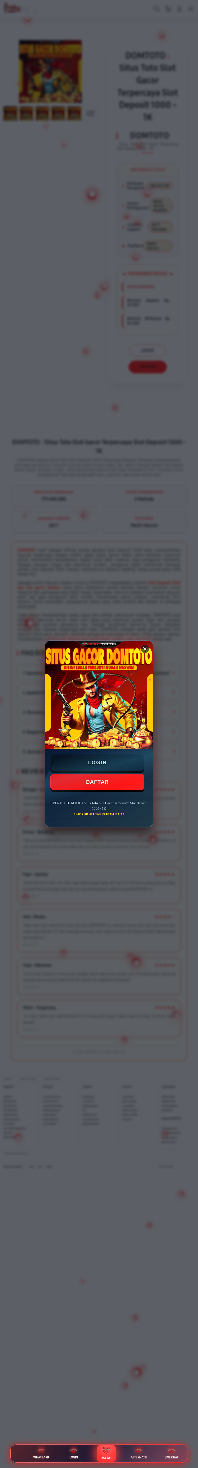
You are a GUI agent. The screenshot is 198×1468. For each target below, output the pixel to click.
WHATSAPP (41, 1457)
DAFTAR (97, 782)
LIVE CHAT (171, 1457)
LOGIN (97, 762)
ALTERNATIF (139, 1457)
